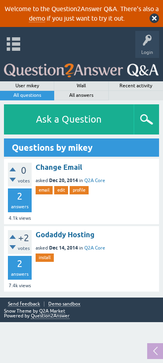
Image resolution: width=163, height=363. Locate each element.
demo (37, 18)
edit (61, 190)
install (45, 257)
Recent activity (135, 85)
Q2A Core (94, 180)
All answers (81, 95)
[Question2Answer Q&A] (81, 67)
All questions (27, 95)
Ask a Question (69, 119)
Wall (81, 85)
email (44, 190)
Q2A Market (52, 311)
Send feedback (24, 304)
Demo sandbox (64, 304)
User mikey (27, 85)
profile (79, 190)
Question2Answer (50, 316)
